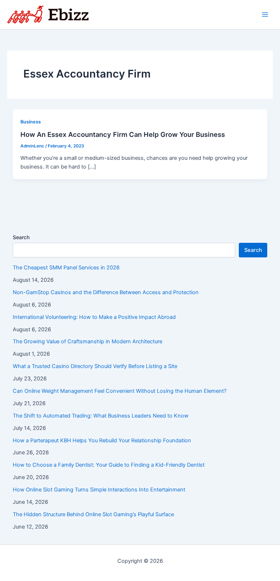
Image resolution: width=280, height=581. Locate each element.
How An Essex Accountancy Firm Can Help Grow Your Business (122, 134)
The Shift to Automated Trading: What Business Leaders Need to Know (100, 415)
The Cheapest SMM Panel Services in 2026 (66, 267)
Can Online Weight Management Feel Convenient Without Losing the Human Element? (119, 391)
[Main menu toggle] (265, 14)
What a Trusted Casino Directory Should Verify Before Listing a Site (95, 366)
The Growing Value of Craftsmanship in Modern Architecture (87, 341)
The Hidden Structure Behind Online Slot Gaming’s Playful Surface (93, 514)
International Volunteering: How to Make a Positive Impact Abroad (94, 317)
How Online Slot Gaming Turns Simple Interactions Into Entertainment (99, 489)
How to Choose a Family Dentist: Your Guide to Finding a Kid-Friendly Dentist (109, 465)
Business (30, 122)
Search (21, 237)
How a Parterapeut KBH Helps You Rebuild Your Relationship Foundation (102, 440)
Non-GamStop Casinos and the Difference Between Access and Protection (106, 292)
